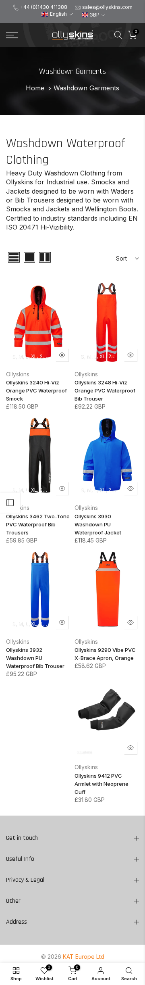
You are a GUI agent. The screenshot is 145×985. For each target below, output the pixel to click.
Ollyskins (17, 374)
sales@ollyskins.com (107, 7)
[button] (57, 14)
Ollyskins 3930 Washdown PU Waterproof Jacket (98, 524)
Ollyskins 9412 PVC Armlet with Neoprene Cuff (101, 783)
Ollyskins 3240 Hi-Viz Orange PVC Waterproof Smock (36, 390)
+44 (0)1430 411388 (43, 7)
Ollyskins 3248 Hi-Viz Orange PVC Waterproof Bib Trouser (105, 390)
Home (35, 88)
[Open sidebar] (10, 502)
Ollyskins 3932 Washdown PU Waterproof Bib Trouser (35, 658)
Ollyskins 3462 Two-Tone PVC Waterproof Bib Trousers (38, 524)
